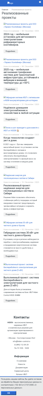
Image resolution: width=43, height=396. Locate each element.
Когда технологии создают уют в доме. (19, 139)
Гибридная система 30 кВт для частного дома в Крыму (21, 234)
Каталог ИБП (21, 374)
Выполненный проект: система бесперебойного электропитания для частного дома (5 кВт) (21, 281)
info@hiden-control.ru (21, 341)
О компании (21, 361)
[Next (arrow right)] (39, 198)
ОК (8, 393)
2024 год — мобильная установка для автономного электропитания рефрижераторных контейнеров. (20, 39)
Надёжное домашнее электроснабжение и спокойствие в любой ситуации (21, 110)
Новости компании (11, 31)
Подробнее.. (11, 51)
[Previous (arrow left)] (4, 198)
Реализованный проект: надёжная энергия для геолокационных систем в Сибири (19, 189)
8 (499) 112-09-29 (21, 345)
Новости (21, 364)
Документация (21, 368)
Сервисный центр (21, 371)
